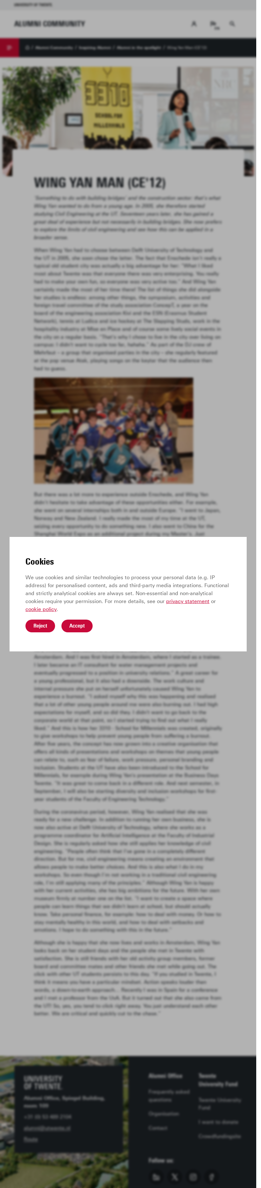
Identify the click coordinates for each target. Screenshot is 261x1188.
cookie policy (41, 609)
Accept (77, 625)
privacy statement (187, 601)
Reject (40, 625)
